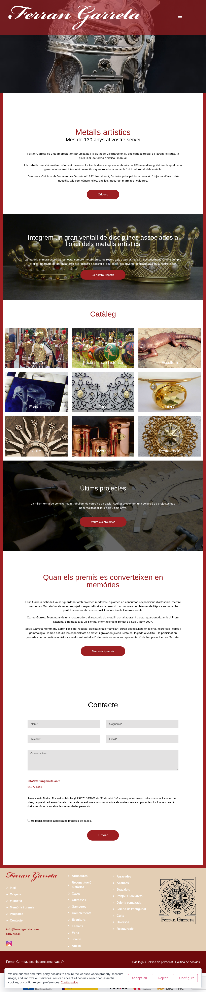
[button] (180, 17)
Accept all (139, 978)
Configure (186, 978)
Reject (163, 978)
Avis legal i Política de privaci (151, 962)
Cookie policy (69, 982)
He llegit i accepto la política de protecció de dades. (61, 820)
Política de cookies (187, 962)
